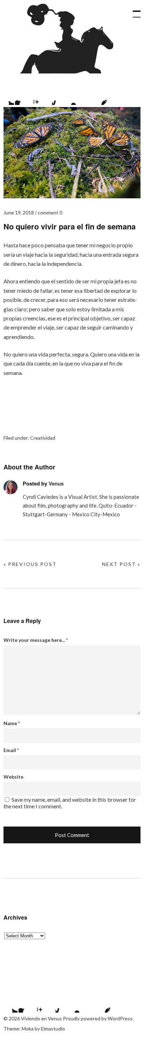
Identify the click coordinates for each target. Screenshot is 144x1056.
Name (11, 723)
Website (13, 777)
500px (61, 96)
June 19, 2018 (18, 212)
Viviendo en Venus (63, 38)
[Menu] (134, 10)
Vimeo (79, 96)
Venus (56, 483)
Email (11, 750)
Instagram (42, 96)
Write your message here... (35, 640)
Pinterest (98, 96)
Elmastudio (53, 1029)
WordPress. (121, 1018)
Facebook (24, 96)
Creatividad (42, 438)
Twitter (8, 1004)
